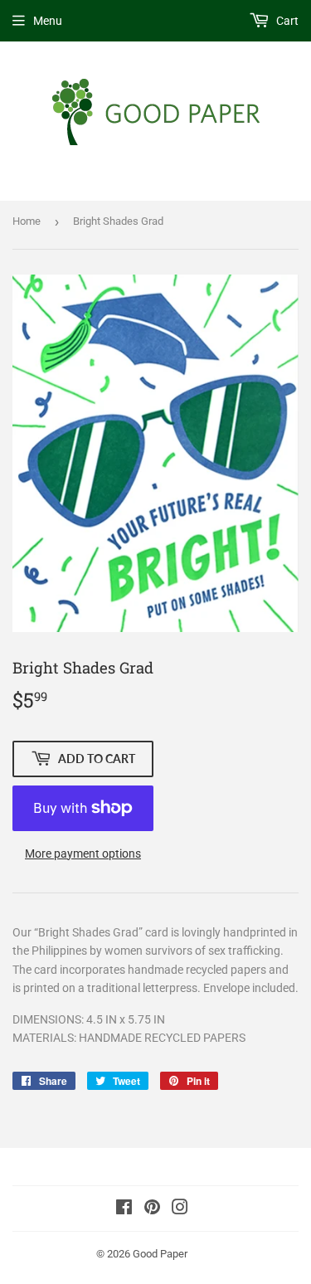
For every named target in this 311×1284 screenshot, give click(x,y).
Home (26, 221)
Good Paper (160, 1254)
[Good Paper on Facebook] (124, 1209)
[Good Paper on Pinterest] (152, 1209)
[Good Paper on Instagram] (180, 1209)
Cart (286, 20)
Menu (47, 20)
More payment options (83, 853)
